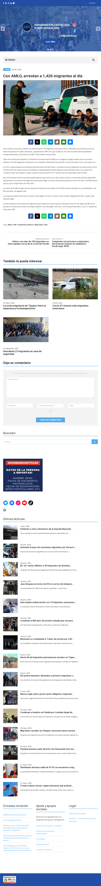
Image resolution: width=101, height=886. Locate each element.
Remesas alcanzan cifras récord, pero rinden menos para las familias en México (17, 837)
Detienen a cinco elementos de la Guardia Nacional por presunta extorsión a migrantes (16, 827)
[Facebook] (30, 142)
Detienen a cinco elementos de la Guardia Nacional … (46, 529)
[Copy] (57, 142)
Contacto (92, 3)
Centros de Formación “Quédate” (49, 826)
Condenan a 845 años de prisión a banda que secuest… (47, 620)
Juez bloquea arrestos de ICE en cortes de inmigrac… (47, 584)
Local (6, 69)
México (31, 225)
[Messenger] (70, 142)
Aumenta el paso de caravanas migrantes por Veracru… (48, 547)
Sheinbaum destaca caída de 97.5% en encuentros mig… (48, 767)
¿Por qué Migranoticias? (12, 820)
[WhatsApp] (44, 142)
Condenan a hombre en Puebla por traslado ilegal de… (47, 712)
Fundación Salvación (44, 849)
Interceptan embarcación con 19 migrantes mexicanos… (48, 602)
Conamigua (40, 839)
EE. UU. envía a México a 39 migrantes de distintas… (46, 565)
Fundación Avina (42, 844)
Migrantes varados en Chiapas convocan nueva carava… (48, 730)
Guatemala (22, 225)
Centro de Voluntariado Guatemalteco (45, 832)
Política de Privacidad (77, 813)
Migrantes (39, 225)
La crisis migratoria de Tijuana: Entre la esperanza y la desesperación (24, 307)
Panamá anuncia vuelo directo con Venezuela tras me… (47, 749)
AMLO (10, 225)
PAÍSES (11, 60)
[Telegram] (50, 142)
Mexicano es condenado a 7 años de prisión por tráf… (47, 639)
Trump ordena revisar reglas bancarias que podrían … (47, 785)
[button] (50, 28)
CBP (15, 225)
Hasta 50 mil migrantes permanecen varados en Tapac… (48, 657)
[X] (37, 142)
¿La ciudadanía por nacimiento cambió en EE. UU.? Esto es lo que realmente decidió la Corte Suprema (17, 848)
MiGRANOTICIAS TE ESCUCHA (14, 815)
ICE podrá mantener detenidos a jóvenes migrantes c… (47, 675)
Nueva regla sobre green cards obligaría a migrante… (47, 694)
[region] (50, 28)
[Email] (63, 142)
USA (45, 225)
